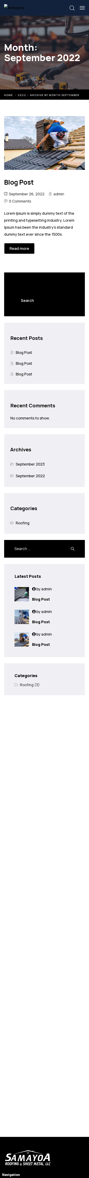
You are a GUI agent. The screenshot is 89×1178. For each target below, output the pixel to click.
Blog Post (24, 352)
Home (8, 95)
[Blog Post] (21, 594)
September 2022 (30, 475)
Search (20, 280)
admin (58, 193)
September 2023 (30, 464)
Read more (19, 248)
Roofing (22, 522)
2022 (22, 95)
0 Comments (20, 201)
